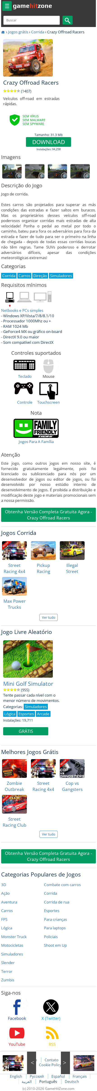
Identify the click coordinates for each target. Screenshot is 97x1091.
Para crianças (55, 919)
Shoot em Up (55, 945)
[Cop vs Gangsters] (72, 768)
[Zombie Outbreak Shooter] (14, 768)
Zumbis (7, 979)
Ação (5, 893)
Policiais (51, 936)
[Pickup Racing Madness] (43, 550)
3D (3, 884)
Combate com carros (62, 884)
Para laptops (55, 927)
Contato (51, 1059)
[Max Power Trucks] (14, 586)
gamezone (32, 5)
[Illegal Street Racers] (72, 550)
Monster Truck (14, 936)
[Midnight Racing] (79, 1063)
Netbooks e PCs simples (22, 310)
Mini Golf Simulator (28, 683)
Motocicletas (12, 945)
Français (80, 1076)
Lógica (6, 927)
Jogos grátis (18, 31)
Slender (8, 962)
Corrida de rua (56, 902)
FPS (4, 919)
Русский (37, 1076)
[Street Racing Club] (14, 804)
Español (58, 1076)
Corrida (37, 31)
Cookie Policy (50, 1064)
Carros (7, 910)
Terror (6, 971)
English (16, 1076)
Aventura (9, 902)
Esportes (51, 910)
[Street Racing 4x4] (14, 550)
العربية (27, 1081)
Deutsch (72, 1081)
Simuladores (12, 954)
